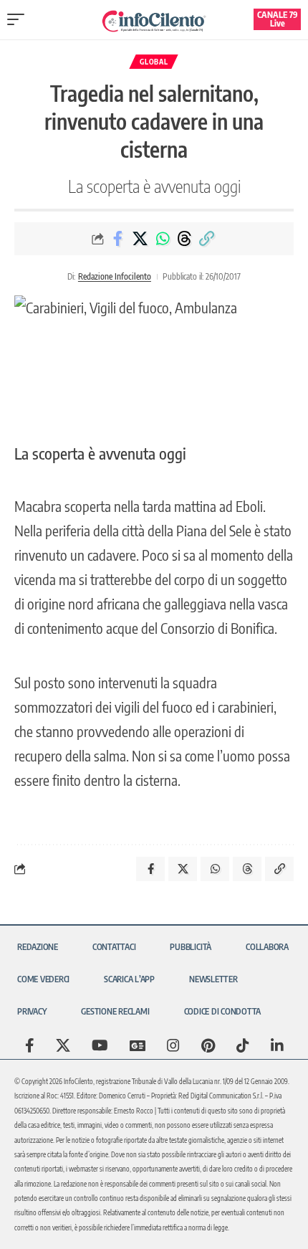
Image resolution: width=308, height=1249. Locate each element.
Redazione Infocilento (114, 276)
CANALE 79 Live (277, 19)
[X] (63, 1045)
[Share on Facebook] (118, 238)
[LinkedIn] (277, 1045)
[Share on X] (140, 238)
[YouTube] (100, 1045)
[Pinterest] (208, 1045)
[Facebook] (29, 1045)
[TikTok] (243, 1045)
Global (154, 61)
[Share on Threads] (185, 238)
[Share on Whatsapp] (163, 238)
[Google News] (137, 1045)
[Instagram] (173, 1045)
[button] (19, 19)
